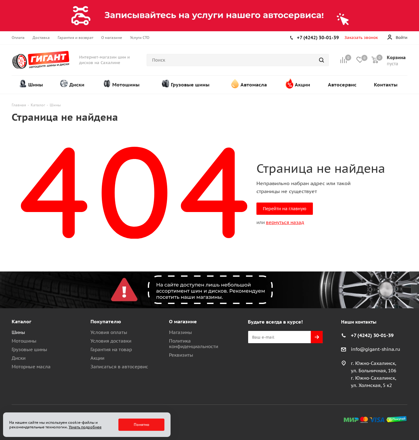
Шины (18, 332)
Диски (18, 358)
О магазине (183, 321)
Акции (97, 358)
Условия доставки (110, 341)
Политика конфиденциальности (193, 343)
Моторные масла (31, 367)
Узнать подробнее (85, 427)
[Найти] (321, 60)
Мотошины (24, 341)
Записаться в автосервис (119, 367)
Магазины (180, 332)
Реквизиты (181, 355)
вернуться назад (285, 222)
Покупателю (105, 321)
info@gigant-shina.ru (375, 349)
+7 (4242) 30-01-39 (318, 37)
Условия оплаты (108, 332)
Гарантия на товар (111, 349)
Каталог (21, 321)
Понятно (141, 424)
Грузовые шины (29, 349)
